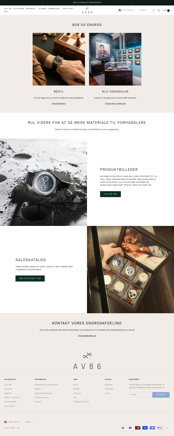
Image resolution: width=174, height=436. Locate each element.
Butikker (77, 393)
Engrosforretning (59, 103)
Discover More (10, 402)
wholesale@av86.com (87, 336)
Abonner (161, 395)
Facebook (108, 385)
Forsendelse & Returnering (46, 385)
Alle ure (8, 385)
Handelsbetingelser (43, 393)
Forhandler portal (81, 402)
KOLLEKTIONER (18, 8)
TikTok (107, 393)
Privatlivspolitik (42, 397)
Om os (75, 385)
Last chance (9, 406)
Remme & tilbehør (11, 397)
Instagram (109, 389)
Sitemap (38, 402)
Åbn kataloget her (30, 278)
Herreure (8, 389)
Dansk (142, 10)
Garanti (38, 389)
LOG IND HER (110, 194)
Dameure (8, 393)
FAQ (74, 397)
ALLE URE (8, 8)
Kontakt (76, 389)
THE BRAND (42, 8)
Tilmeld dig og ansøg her (115, 103)
